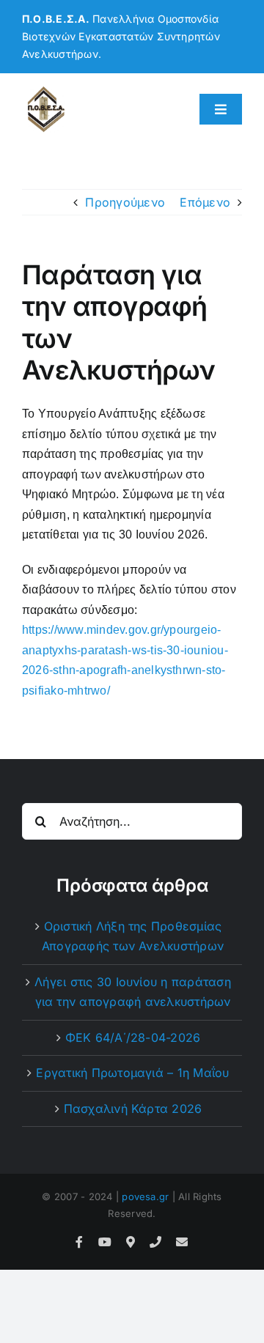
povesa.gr (145, 1196)
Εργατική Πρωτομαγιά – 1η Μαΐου (132, 1072)
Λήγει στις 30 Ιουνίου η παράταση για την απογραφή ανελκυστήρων (132, 992)
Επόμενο (205, 202)
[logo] (46, 91)
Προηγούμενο (125, 202)
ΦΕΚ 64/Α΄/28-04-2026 (133, 1037)
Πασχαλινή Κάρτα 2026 (133, 1108)
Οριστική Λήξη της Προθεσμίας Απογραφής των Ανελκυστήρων (133, 936)
